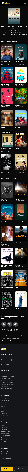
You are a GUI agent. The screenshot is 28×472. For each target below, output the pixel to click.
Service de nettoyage (4, 243)
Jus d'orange (18, 105)
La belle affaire (19, 242)
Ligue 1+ (3, 456)
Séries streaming (5, 433)
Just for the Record (20, 221)
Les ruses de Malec (7, 287)
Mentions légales (5, 378)
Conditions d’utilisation (7, 382)
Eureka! (3, 221)
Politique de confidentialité (8, 376)
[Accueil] (6, 3)
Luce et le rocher (20, 84)
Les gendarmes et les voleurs (6, 105)
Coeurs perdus (5, 171)
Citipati (17, 199)
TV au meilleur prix (6, 458)
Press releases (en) (6, 360)
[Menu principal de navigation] (25, 3)
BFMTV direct (5, 415)
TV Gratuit (4, 429)
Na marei (17, 308)
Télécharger (4, 386)
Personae (17, 265)
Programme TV (5, 425)
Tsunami (17, 127)
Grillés (17, 287)
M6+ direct (4, 407)
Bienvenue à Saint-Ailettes (6, 265)
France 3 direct (5, 402)
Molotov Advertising (6, 362)
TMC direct (4, 413)
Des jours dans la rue (20, 62)
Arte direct (4, 409)
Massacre (4, 308)
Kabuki (17, 148)
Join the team (5, 364)
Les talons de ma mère (6, 62)
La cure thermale (6, 84)
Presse (3, 358)
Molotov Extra (5, 452)
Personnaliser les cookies (8, 384)
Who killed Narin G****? (6, 149)
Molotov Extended (6, 454)
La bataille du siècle (20, 171)
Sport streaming (5, 435)
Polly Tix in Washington (4, 200)
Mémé (3, 127)
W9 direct (3, 411)
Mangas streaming (6, 440)
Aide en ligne (4, 374)
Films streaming (5, 431)
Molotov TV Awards (6, 437)
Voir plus (24, 34)
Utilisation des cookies (7, 380)
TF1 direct (4, 398)
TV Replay (4, 427)
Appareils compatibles (7, 388)
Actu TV (3, 442)
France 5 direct (5, 405)
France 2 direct (5, 400)
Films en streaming (9, 32)
